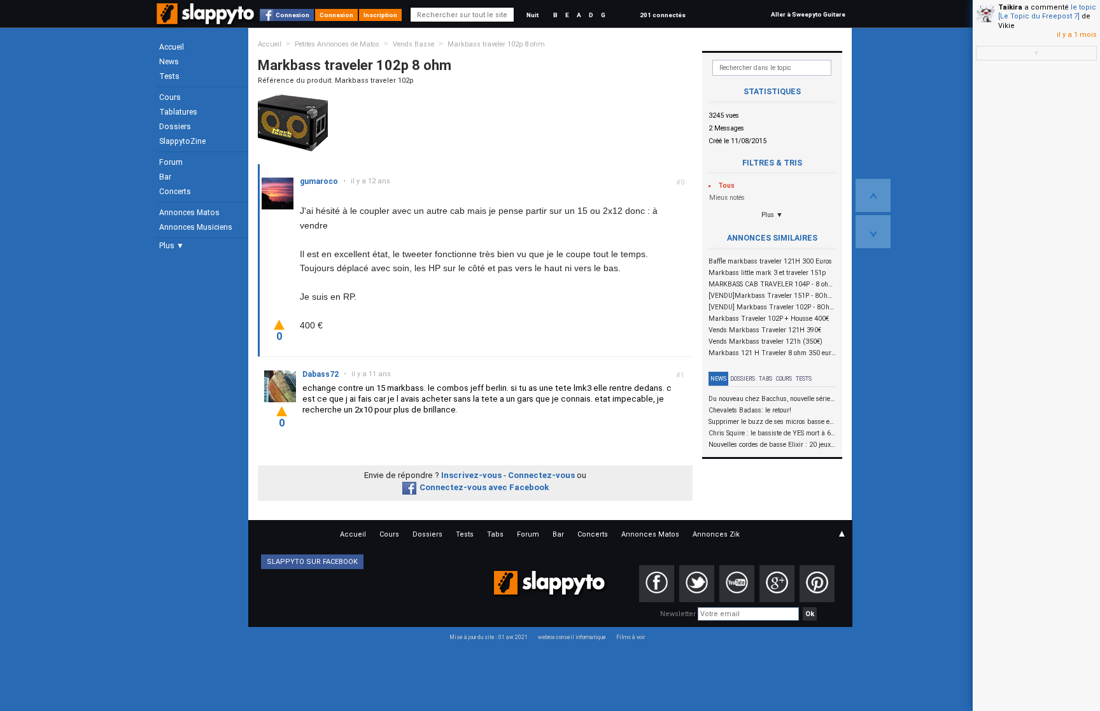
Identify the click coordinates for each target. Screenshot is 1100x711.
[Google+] (776, 583)
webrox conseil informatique (572, 637)
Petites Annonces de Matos (337, 44)
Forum (171, 162)
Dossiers (175, 126)
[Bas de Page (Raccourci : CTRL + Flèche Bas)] (873, 231)
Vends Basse (413, 44)
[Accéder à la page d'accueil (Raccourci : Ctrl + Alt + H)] (206, 20)
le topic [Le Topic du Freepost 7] (1047, 11)
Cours (170, 97)
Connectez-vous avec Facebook (484, 487)
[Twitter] (696, 583)
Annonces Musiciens (195, 227)
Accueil (171, 47)
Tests (169, 76)
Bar (165, 176)
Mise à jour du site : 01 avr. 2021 (488, 637)
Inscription (380, 14)
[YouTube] (736, 583)
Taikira (1010, 7)
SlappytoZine (182, 141)
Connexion (292, 14)
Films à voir (630, 637)
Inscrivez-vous (471, 475)
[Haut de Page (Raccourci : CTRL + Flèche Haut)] (873, 195)
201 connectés (663, 14)
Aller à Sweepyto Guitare (808, 14)
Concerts (175, 191)
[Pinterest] (817, 583)
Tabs (765, 379)
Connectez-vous (541, 475)
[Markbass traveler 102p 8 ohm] (293, 122)
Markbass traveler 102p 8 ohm (496, 44)
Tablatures (178, 112)
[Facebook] (656, 583)
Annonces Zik (716, 534)
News (169, 61)
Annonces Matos (189, 212)
